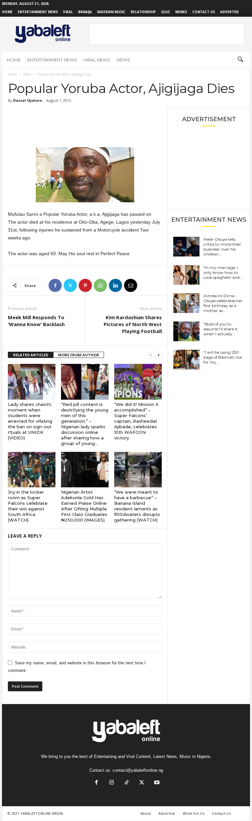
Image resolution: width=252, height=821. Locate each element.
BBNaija (85, 12)
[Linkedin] (115, 285)
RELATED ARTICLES (30, 354)
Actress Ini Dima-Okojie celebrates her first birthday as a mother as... (222, 303)
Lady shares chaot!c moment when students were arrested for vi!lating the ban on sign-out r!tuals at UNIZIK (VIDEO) (30, 421)
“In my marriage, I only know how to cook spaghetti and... (222, 272)
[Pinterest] (85, 285)
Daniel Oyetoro (27, 100)
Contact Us (203, 12)
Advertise (229, 12)
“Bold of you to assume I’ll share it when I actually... (220, 329)
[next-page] (158, 355)
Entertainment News (38, 12)
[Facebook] (55, 285)
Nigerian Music (111, 12)
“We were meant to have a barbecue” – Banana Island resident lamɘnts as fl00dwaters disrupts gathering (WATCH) (137, 505)
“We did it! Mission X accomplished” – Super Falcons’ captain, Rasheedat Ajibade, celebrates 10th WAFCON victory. (136, 421)
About (145, 813)
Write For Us (193, 813)
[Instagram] (111, 783)
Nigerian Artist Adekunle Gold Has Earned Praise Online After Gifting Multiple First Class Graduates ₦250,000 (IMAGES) (84, 505)
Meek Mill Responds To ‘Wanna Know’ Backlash (36, 320)
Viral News (97, 59)
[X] (70, 285)
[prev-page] (150, 355)
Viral (68, 12)
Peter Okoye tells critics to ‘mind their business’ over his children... (222, 246)
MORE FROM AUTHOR (78, 354)
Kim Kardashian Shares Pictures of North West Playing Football (133, 324)
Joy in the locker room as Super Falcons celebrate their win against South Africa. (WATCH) (28, 505)
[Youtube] (156, 783)
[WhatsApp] (100, 285)
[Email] (130, 285)
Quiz (165, 12)
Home (7, 12)
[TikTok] (126, 783)
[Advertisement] (166, 34)
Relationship (143, 12)
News (123, 59)
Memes (181, 12)
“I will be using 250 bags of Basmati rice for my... (222, 357)
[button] (240, 60)
